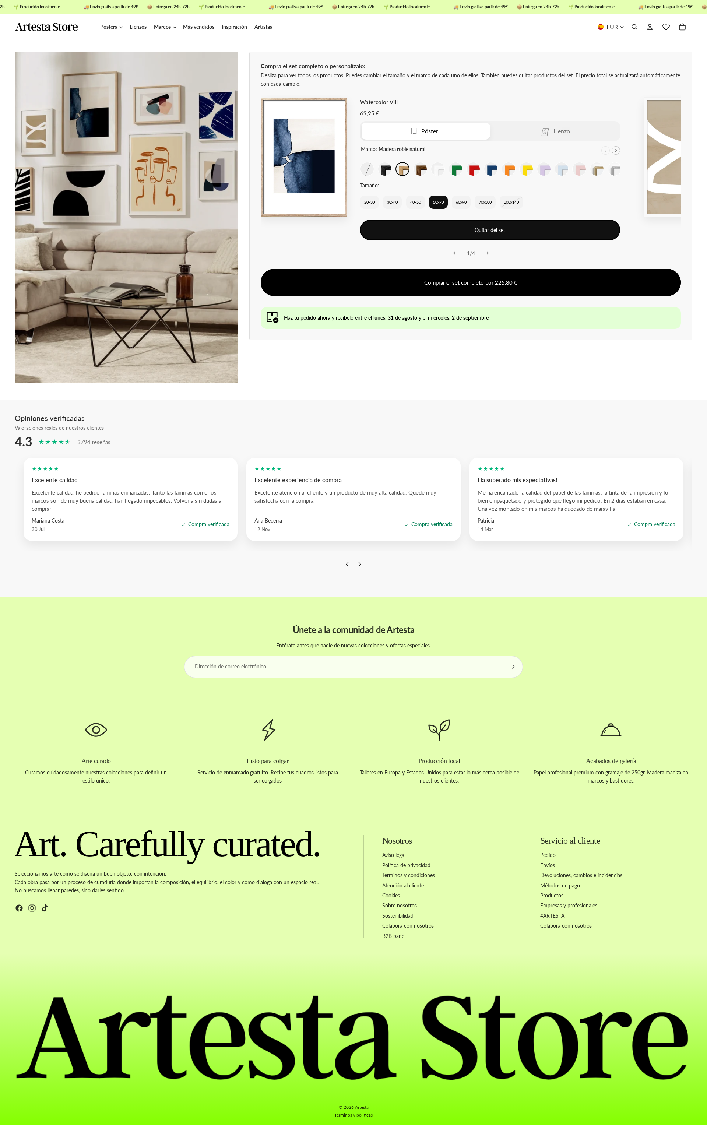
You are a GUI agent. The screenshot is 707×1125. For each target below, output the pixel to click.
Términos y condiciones (408, 875)
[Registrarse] (512, 667)
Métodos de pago (560, 885)
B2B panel (393, 936)
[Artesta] (54, 27)
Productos (551, 895)
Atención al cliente (403, 885)
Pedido (548, 855)
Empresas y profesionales (568, 906)
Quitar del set (490, 230)
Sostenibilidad (398, 916)
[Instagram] (32, 908)
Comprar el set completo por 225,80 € (470, 282)
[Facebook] (19, 908)
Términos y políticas (353, 1115)
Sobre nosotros (399, 906)
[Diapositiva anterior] (605, 150)
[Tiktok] (45, 908)
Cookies (391, 895)
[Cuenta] (650, 27)
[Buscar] (634, 27)
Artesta (362, 1107)
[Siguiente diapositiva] (616, 150)
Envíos (547, 865)
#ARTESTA (552, 916)
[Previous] (455, 253)
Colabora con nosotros (408, 925)
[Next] (486, 253)
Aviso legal (393, 855)
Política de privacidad (406, 865)
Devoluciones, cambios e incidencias (581, 875)
